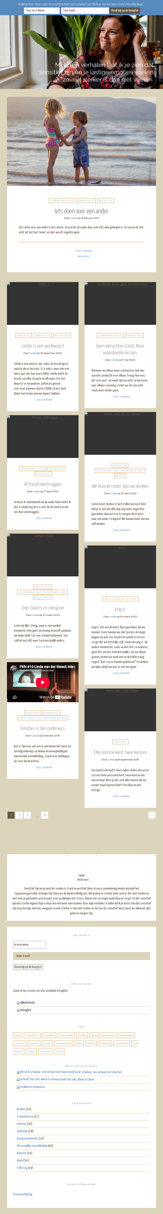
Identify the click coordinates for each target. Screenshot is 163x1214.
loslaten (91, 1043)
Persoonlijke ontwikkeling (120, 470)
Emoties (23, 335)
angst (17, 1035)
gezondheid (108, 1035)
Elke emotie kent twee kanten (120, 752)
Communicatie (62, 200)
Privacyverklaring (22, 1194)
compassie (49, 1035)
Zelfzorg (43, 597)
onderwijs (105, 1043)
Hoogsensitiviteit (27, 1138)
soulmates (45, 1051)
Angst (120, 609)
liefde (79, 1043)
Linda (74, 217)
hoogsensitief (126, 1035)
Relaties (106, 200)
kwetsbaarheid (63, 1043)
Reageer (83, 256)
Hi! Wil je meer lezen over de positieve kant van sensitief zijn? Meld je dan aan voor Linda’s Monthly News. (81, 4)
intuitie (47, 1043)
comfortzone (32, 1035)
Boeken (21, 1109)
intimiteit (19, 1043)
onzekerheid (121, 1043)
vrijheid (59, 1051)
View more (81, 141)
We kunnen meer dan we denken (120, 486)
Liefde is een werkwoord (43, 346)
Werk (120, 475)
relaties (31, 1051)
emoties (82, 1035)
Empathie (86, 200)
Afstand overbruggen (43, 484)
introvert (34, 1043)
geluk (94, 1035)
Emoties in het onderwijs (43, 728)
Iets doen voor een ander (81, 211)
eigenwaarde (66, 1035)
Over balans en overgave (43, 608)
